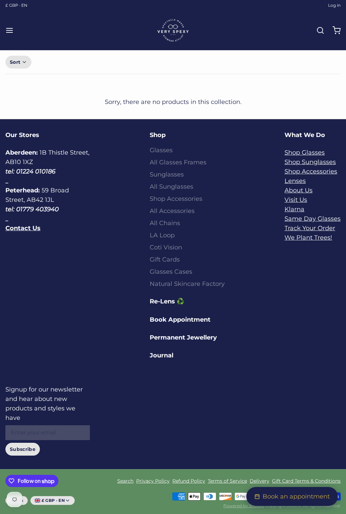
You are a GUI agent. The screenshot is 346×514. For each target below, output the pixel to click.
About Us (299, 190)
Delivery (259, 481)
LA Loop (162, 235)
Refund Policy (188, 481)
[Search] (317, 30)
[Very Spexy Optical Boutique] (173, 30)
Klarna (294, 209)
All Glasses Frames (178, 162)
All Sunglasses (171, 186)
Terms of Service (227, 481)
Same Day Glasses (313, 218)
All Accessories (172, 211)
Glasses (161, 150)
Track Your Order (310, 228)
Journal (161, 355)
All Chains (165, 223)
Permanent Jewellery (183, 337)
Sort (15, 62)
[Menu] (12, 30)
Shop (158, 135)
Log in (334, 5)
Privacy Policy (153, 481)
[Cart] (334, 30)
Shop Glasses (305, 152)
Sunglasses (167, 174)
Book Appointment (180, 319)
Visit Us (296, 200)
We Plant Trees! (308, 237)
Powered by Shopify (243, 505)
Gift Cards (165, 259)
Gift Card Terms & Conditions (306, 481)
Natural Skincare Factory (187, 284)
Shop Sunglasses (310, 162)
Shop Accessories (176, 198)
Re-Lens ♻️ (167, 301)
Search (125, 481)
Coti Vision (166, 247)
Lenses (295, 181)
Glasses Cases (171, 271)
